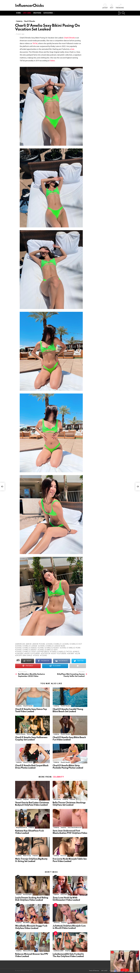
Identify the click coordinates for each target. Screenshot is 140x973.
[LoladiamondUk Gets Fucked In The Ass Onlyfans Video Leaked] (70, 942)
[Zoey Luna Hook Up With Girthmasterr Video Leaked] (70, 885)
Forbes (52, 61)
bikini (29, 644)
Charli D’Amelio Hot (72, 644)
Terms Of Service (94, 970)
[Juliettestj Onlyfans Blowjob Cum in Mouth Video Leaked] (70, 914)
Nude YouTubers (32, 653)
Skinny (71, 653)
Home (18, 13)
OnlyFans (19, 894)
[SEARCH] (123, 13)
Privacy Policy (114, 970)
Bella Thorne (57, 799)
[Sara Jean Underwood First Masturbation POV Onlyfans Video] (70, 819)
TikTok (35, 43)
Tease (36, 655)
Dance (76, 652)
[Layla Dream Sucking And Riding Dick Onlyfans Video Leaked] (32, 885)
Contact (122, 970)
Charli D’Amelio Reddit (26, 650)
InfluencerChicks (29, 6)
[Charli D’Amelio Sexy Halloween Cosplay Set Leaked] (32, 725)
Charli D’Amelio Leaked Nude (52, 646)
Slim (78, 653)
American (20, 644)
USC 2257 (104, 970)
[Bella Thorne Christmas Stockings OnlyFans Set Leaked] (70, 790)
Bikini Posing (39, 644)
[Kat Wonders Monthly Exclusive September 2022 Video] (2, 486)
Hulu (72, 49)
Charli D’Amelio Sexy (48, 650)
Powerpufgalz (27, 894)
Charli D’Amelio (69, 38)
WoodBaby (26, 922)
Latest (105, 8)
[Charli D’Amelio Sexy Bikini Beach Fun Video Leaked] (70, 725)
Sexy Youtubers (59, 653)
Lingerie (20, 653)
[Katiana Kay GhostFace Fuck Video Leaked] (32, 819)
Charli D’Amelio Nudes (48, 648)
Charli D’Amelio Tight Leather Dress (32, 652)
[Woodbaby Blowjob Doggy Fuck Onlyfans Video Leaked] (32, 914)
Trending (120, 8)
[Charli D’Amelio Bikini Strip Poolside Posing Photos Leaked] (70, 753)
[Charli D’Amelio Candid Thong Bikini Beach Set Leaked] (70, 697)
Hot (111, 8)
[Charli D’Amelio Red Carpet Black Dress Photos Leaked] (32, 753)
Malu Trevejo (27, 855)
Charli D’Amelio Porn (70, 648)
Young (44, 655)
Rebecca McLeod (28, 950)
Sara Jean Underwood (74, 827)
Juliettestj (56, 922)
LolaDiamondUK (58, 950)
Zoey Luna (64, 894)
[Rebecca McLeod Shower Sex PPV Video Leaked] (32, 942)
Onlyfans (37, 13)
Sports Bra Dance (24, 655)
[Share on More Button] (77, 666)
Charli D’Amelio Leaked (26, 646)
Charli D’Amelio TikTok (61, 652)
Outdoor (46, 653)
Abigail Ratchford (21, 827)
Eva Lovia (64, 855)
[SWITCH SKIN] (119, 13)
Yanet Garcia (34, 799)
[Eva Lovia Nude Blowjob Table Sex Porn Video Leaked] (70, 847)
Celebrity (19, 706)
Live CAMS (27, 13)
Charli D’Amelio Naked (26, 648)
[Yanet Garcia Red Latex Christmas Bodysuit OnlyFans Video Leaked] (32, 790)
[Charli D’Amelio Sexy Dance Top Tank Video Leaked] (32, 697)
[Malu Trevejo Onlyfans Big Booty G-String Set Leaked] (32, 847)
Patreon (29, 734)
